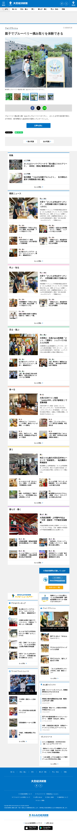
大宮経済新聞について (26, 794)
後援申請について (63, 797)
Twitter (66, 3)
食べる (14, 9)
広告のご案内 (50, 797)
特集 (63, 9)
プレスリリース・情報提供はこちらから (47, 794)
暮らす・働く (42, 9)
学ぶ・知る (54, 9)
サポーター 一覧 (54, 587)
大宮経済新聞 (18, 4)
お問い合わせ (38, 797)
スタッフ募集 (40, 800)
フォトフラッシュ (11, 28)
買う (32, 9)
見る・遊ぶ (24, 9)
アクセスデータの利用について (21, 797)
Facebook (62, 3)
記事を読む (38, 125)
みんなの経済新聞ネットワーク (38, 815)
